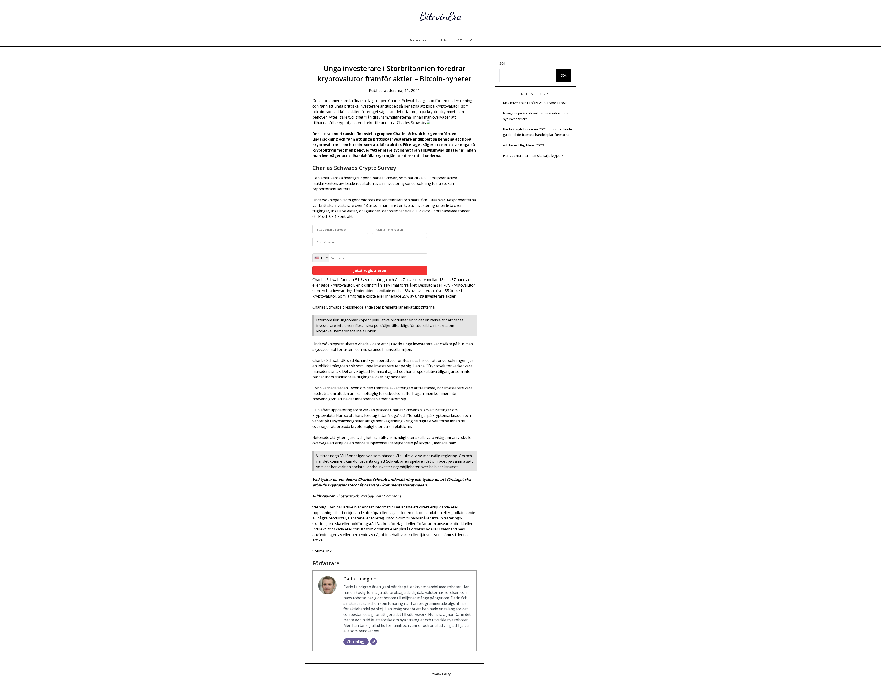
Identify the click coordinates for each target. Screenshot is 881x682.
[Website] (373, 641)
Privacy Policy (441, 674)
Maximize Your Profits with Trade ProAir (535, 102)
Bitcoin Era (418, 40)
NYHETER (465, 40)
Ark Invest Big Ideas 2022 (523, 145)
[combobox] (321, 258)
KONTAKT (442, 40)
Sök (502, 63)
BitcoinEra (440, 16)
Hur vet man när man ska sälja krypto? (533, 155)
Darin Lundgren (359, 579)
